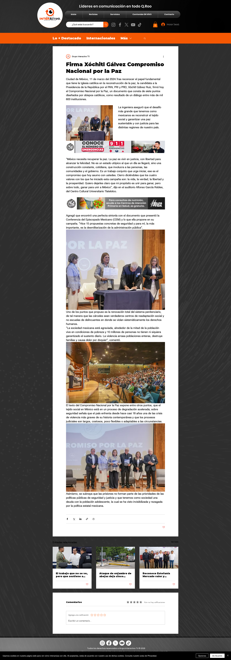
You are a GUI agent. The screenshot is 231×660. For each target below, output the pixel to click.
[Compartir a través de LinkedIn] (80, 519)
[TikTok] (139, 24)
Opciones (202, 655)
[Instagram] (113, 24)
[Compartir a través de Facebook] (67, 519)
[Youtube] (122, 643)
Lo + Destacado (67, 38)
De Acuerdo (217, 655)
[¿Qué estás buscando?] (105, 24)
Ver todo (174, 542)
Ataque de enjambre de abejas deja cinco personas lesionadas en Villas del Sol (115, 575)
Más (124, 38)
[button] (155, 24)
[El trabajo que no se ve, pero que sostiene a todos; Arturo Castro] (72, 558)
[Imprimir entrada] (93, 519)
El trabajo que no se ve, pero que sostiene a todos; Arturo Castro (72, 575)
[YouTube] (133, 24)
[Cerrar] (227, 656)
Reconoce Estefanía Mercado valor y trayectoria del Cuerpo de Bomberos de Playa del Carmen (158, 575)
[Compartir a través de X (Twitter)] (74, 519)
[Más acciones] (163, 56)
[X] (126, 24)
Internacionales (100, 38)
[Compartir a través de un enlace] (87, 519)
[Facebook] (120, 24)
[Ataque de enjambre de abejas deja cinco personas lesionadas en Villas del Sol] (115, 558)
